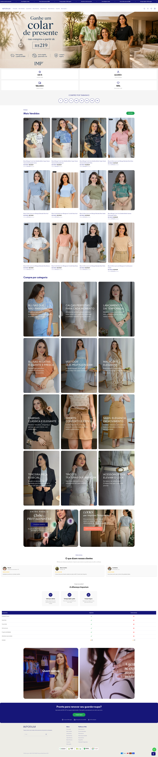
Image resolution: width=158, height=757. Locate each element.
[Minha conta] (148, 8)
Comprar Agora (79, 714)
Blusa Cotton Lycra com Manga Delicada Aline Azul (35, 213)
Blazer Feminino (51, 8)
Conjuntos (58, 8)
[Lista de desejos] (151, 8)
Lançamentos (28, 8)
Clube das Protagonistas (83, 742)
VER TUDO (130, 113)
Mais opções (68, 744)
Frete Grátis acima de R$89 (55, 1)
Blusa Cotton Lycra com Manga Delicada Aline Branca (36, 266)
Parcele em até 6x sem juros (16, 1)
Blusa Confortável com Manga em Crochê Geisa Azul (64, 213)
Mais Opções (64, 8)
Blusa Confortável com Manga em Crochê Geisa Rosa (65, 266)
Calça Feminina (43, 8)
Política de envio (81, 729)
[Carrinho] (155, 8)
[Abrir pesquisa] (144, 8)
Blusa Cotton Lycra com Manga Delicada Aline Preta (92, 266)
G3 (92, 100)
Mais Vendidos (22, 8)
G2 (87, 100)
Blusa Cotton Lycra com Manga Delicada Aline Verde (92, 213)
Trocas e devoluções (82, 731)
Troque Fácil (80, 739)
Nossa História (81, 737)
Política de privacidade (82, 735)
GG (76, 100)
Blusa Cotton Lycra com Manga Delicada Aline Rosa (120, 161)
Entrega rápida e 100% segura (76, 1)
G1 (81, 100)
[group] (79, 40)
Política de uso (81, 733)
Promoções (15, 8)
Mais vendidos (69, 731)
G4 (97, 100)
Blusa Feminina (36, 8)
